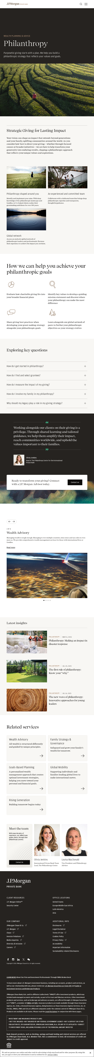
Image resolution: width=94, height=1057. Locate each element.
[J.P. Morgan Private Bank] (17, 4)
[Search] (81, 4)
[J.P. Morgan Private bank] (19, 886)
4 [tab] (50, 600)
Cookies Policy (58, 936)
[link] (27, 642)
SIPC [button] (36, 1003)
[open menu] (86, 4)
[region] (47, 1053)
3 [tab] (48, 600)
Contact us (75, 482)
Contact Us (19, 862)
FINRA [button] (29, 1003)
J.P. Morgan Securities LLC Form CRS (58, 986)
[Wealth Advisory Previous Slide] (9, 522)
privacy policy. (53, 1055)
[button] (8, 959)
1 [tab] (44, 600)
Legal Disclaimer (51, 1012)
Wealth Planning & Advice (17, 36)
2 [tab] (46, 600)
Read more (11, 547)
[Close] (90, 1052)
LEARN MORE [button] (11, 977)
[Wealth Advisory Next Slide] (14, 522)
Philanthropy (54, 637)
